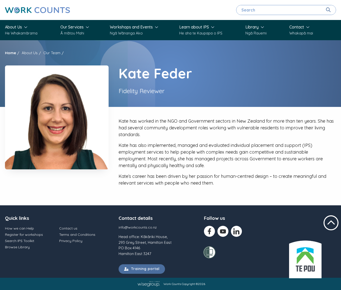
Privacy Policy (70, 241)
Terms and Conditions (77, 234)
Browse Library (17, 247)
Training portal (144, 269)
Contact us (68, 228)
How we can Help (19, 228)
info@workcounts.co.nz (138, 227)
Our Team (51, 52)
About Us (30, 52)
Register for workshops (24, 234)
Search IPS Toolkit (19, 241)
